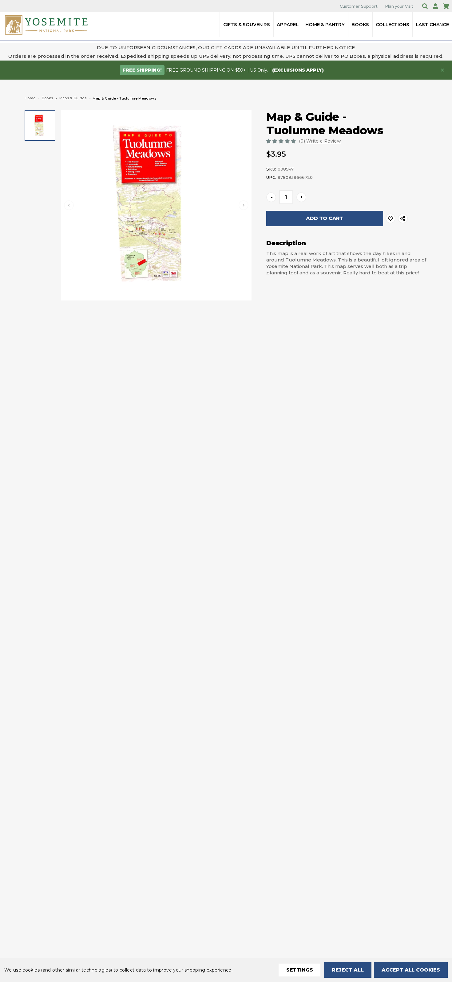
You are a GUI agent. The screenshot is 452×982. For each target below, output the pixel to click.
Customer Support (359, 6)
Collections (392, 24)
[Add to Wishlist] (390, 218)
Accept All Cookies (411, 970)
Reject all (347, 970)
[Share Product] (403, 218)
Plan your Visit (399, 6)
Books (360, 24)
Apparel (288, 24)
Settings (299, 970)
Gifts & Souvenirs (246, 24)
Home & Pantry (325, 24)
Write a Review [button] (323, 141)
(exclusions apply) (298, 70)
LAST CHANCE (432, 24)
